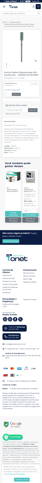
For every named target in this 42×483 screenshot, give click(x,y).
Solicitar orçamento (13, 214)
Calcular (32, 110)
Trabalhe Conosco (30, 300)
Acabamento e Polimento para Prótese (19, 24)
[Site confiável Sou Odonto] (12, 437)
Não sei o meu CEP (13, 113)
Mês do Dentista (29, 276)
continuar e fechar (21, 479)
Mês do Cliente (28, 273)
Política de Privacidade (16, 474)
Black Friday (27, 279)
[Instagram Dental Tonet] (10, 319)
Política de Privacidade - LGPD (11, 305)
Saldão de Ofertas (29, 282)
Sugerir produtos (11, 241)
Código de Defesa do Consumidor (10, 289)
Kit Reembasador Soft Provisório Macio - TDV (12, 189)
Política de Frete (8, 278)
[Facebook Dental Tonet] (15, 319)
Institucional (7, 275)
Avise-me (16, 94)
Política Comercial (9, 281)
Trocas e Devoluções (10, 284)
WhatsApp (6, 293)
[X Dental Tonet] (20, 319)
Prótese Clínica (14, 22)
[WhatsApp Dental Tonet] (5, 319)
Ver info (34, 84)
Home (4, 22)
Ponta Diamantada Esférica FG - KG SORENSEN (30, 189)
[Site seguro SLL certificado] (12, 424)
